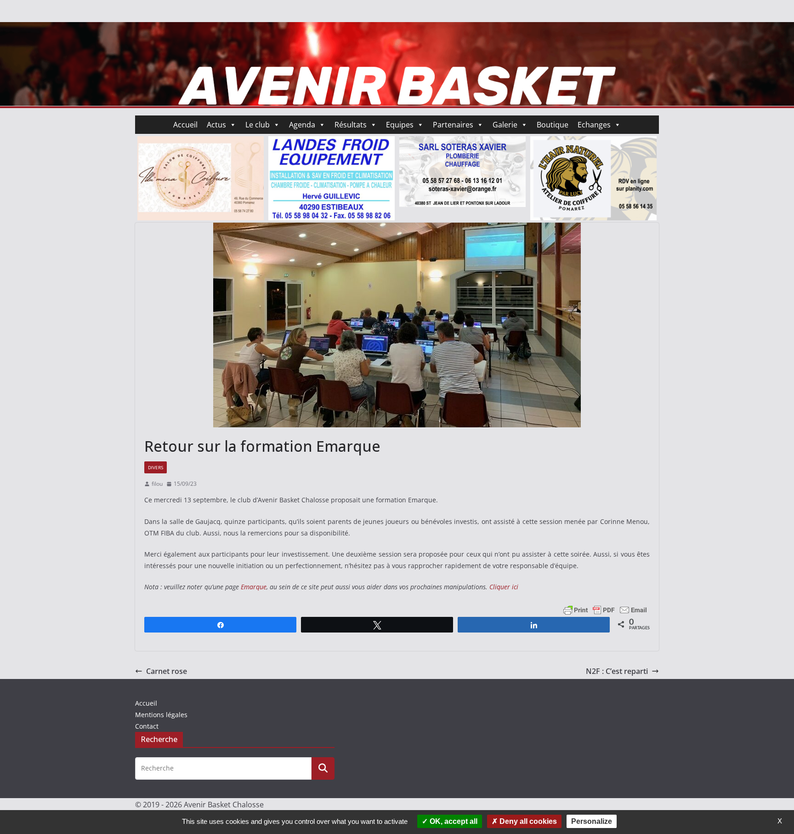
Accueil (185, 125)
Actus (216, 125)
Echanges (594, 125)
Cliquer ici (503, 586)
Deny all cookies (527, 821)
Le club (257, 125)
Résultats (351, 125)
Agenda (302, 125)
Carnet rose (166, 671)
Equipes (400, 125)
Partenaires (453, 125)
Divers (155, 467)
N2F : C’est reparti (617, 671)
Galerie (505, 125)
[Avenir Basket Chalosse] (397, 28)
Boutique (552, 125)
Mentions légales (161, 714)
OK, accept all (452, 821)
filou (157, 484)
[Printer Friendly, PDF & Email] (605, 608)
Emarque (254, 586)
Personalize (591, 821)
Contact (147, 726)
